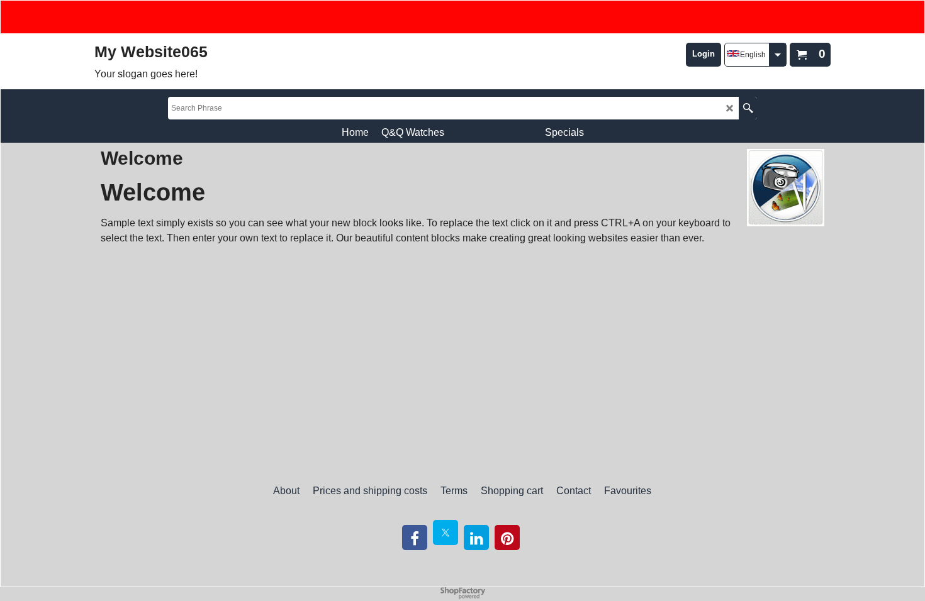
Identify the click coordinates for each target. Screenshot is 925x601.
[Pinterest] (507, 537)
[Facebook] (414, 537)
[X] (445, 532)
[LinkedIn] (476, 537)
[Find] (748, 108)
